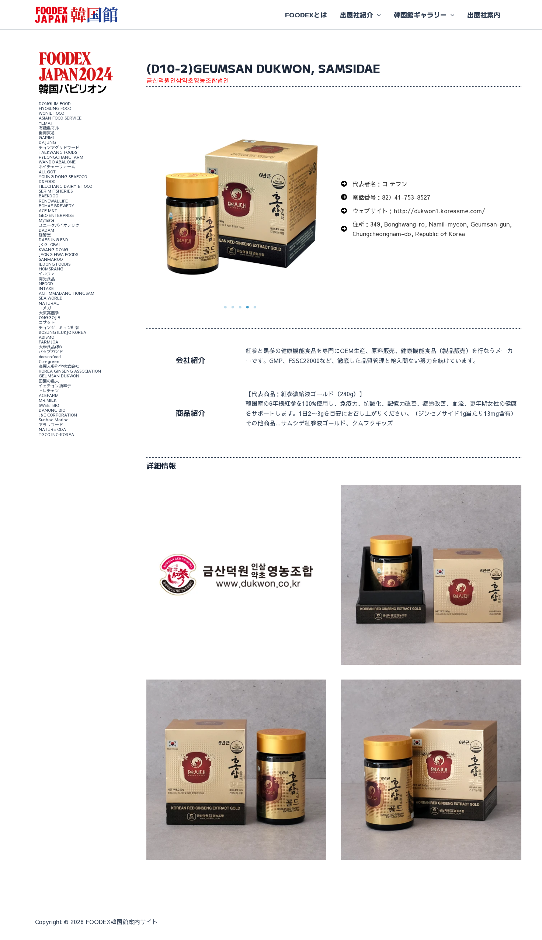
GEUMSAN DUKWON (59, 376)
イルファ (47, 274)
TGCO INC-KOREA (56, 434)
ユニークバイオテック (59, 225)
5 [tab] (254, 307)
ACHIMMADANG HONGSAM (66, 293)
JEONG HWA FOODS (58, 254)
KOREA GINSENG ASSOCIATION (70, 371)
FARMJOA (48, 342)
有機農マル (49, 128)
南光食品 (47, 278)
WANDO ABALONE (57, 162)
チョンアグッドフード (59, 147)
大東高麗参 (49, 312)
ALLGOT (47, 171)
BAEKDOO (48, 196)
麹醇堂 (45, 235)
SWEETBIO (49, 405)
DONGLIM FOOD (55, 103)
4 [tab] (247, 307)
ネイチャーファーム (57, 167)
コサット (47, 322)
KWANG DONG (53, 249)
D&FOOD (47, 181)
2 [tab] (232, 307)
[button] (377, 15)
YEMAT (46, 123)
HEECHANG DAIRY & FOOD (66, 186)
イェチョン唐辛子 (55, 385)
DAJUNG (47, 142)
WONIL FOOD (52, 113)
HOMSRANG (51, 269)
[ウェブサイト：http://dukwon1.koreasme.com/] (413, 210)
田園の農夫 (49, 381)
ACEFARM (49, 395)
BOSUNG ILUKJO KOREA (62, 332)
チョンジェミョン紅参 (59, 327)
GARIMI (46, 138)
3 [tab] (240, 307)
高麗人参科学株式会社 (59, 366)
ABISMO (46, 337)
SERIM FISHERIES (56, 191)
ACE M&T (48, 210)
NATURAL (49, 303)
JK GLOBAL (50, 245)
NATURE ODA (52, 429)
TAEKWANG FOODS (58, 152)
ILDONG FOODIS (54, 264)
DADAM (46, 230)
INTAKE (46, 288)
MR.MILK (47, 400)
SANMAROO (51, 259)
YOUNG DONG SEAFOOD (63, 176)
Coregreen (49, 361)
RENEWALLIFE (53, 201)
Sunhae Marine (54, 419)
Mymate (47, 220)
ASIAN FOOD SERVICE (60, 118)
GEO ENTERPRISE (56, 215)
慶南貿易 (47, 132)
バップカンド (51, 352)
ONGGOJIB (49, 317)
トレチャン (49, 390)
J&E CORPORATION (58, 415)
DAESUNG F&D (53, 239)
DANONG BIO (52, 410)
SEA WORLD (51, 298)
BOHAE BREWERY (56, 205)
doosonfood (49, 356)
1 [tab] (225, 307)
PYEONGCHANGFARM (61, 157)
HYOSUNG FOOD (55, 108)
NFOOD (46, 283)
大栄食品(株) (50, 347)
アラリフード (51, 425)
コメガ (45, 308)
